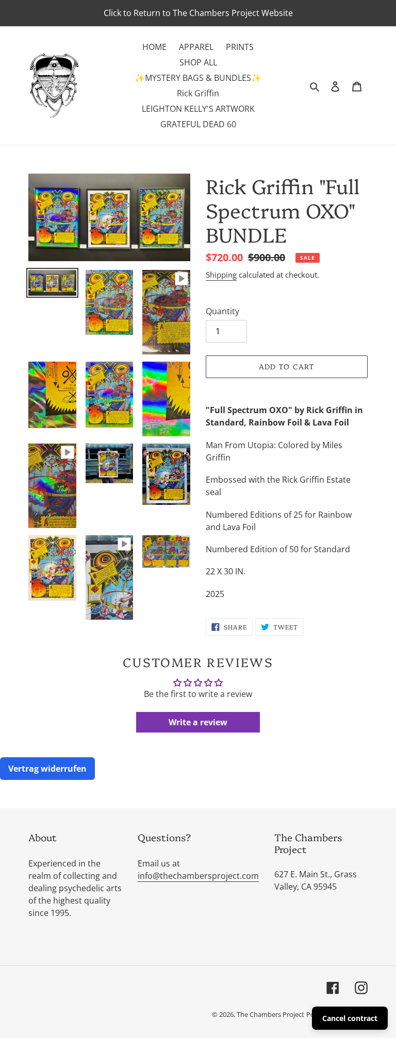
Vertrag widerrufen (47, 768)
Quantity (222, 311)
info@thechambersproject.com (198, 875)
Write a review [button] (198, 722)
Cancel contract (349, 1018)
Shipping (221, 274)
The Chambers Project (270, 1014)
